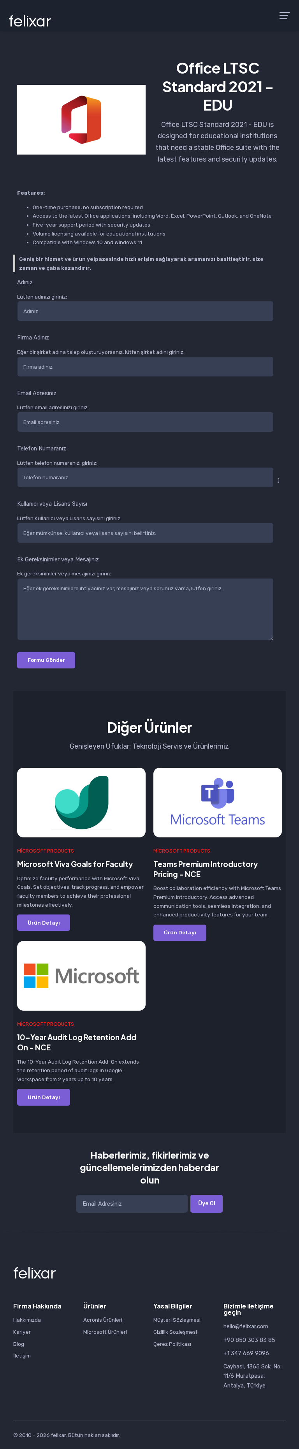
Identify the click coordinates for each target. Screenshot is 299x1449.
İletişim (22, 1355)
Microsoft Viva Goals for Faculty (75, 864)
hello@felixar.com (245, 1326)
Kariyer (22, 1332)
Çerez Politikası (172, 1344)
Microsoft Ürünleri (105, 1332)
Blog (18, 1344)
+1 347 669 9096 (246, 1353)
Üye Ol (206, 1203)
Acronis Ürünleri (102, 1320)
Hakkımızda (27, 1320)
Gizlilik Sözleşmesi (175, 1332)
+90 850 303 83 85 (249, 1339)
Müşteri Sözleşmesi (177, 1320)
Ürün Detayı (44, 923)
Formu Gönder (46, 660)
